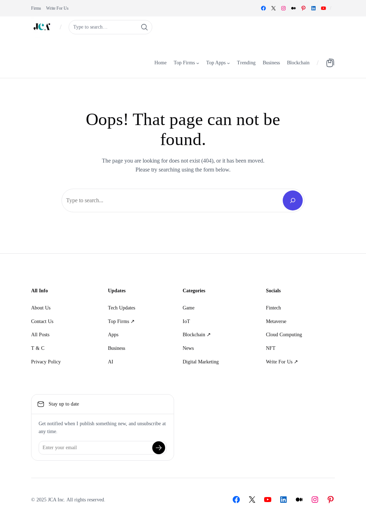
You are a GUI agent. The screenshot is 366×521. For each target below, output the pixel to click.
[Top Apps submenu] (228, 62)
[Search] (293, 200)
